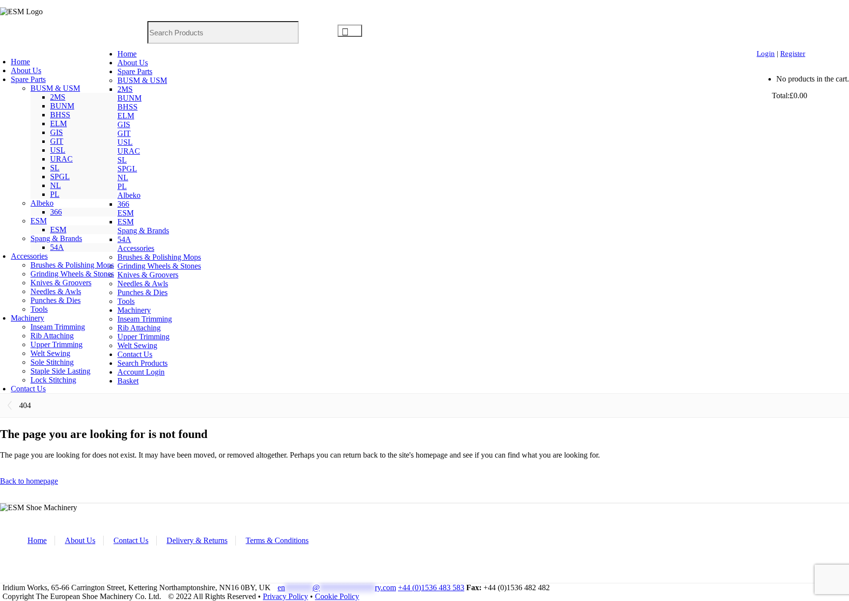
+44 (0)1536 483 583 (431, 587)
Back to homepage (29, 481)
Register (792, 53)
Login (766, 53)
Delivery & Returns (197, 540)
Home (37, 540)
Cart (764, 95)
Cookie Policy (337, 596)
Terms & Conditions (277, 540)
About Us (80, 540)
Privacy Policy (285, 596)
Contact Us (130, 540)
